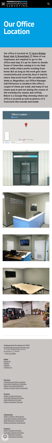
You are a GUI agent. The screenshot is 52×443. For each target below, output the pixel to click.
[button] (3, 4)
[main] (26, 27)
